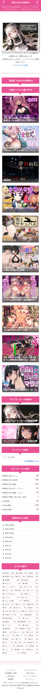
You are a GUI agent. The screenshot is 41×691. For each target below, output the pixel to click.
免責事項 (11, 679)
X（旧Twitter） (11, 676)
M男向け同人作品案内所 (20, 2)
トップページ (10, 670)
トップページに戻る (20, 65)
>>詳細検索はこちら (31, 461)
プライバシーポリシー (30, 676)
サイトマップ (30, 679)
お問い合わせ (30, 673)
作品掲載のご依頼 (11, 673)
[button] (37, 457)
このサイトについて (30, 670)
